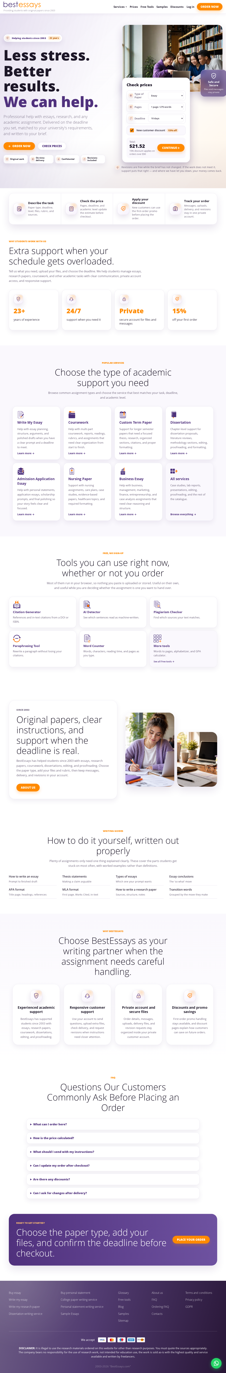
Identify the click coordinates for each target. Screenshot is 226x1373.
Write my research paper (24, 1307)
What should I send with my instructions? (63, 1152)
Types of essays (126, 876)
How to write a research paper (136, 889)
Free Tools (147, 6)
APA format (17, 889)
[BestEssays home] (29, 5)
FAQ (154, 1300)
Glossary (123, 1293)
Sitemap (123, 1321)
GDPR (189, 1307)
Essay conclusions (181, 876)
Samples (162, 6)
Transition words (180, 889)
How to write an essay (23, 876)
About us (157, 1293)
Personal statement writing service (82, 1307)
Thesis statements (74, 876)
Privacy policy (193, 1300)
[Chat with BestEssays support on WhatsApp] (216, 1363)
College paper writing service (79, 1300)
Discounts (176, 6)
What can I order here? (50, 1124)
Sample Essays (70, 1314)
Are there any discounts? (51, 1179)
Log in (190, 6)
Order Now (210, 7)
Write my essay (18, 1300)
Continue (169, 148)
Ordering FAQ (160, 1307)
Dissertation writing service (25, 1314)
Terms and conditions (198, 1293)
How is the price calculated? (53, 1138)
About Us (28, 788)
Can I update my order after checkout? (61, 1166)
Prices (134, 6)
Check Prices (52, 146)
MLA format (70, 889)
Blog (121, 1307)
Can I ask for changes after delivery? (60, 1193)
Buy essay (15, 1293)
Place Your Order (191, 1240)
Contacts (157, 1314)
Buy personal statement (75, 1293)
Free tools (124, 1300)
